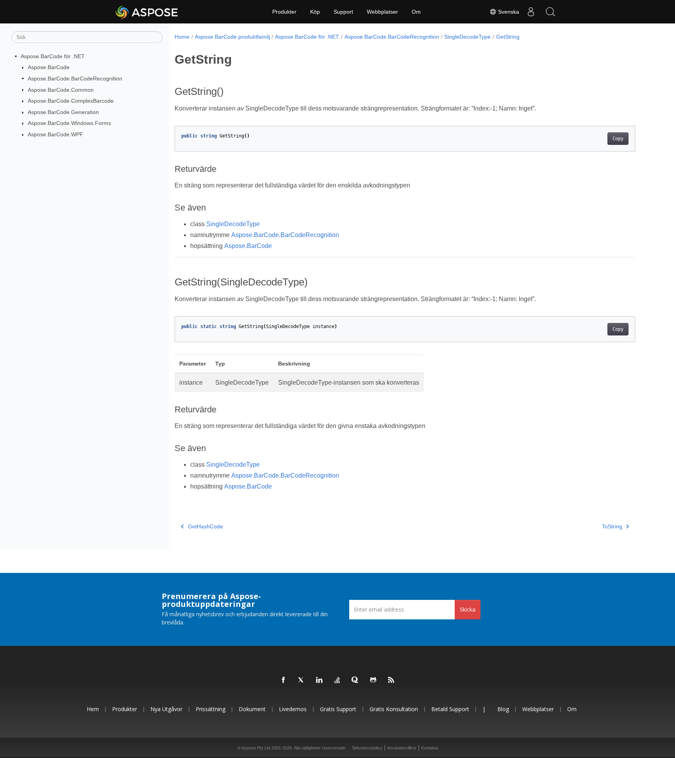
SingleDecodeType (467, 37)
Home (182, 37)
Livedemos (293, 709)
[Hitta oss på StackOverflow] (337, 680)
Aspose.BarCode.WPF (55, 134)
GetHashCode (205, 526)
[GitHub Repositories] (373, 680)
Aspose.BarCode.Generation (63, 112)
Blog (503, 709)
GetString (508, 37)
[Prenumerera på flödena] (391, 680)
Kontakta (429, 748)
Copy (617, 138)
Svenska (507, 12)
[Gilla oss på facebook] (284, 680)
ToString (612, 526)
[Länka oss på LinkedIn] (319, 680)
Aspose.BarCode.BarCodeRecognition (75, 78)
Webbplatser (382, 12)
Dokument (252, 709)
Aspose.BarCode (49, 67)
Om (416, 12)
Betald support (450, 709)
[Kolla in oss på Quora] (355, 680)
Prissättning (210, 709)
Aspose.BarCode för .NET (53, 56)
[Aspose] (147, 11)
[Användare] (531, 11)
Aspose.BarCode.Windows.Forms (69, 123)
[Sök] (550, 11)
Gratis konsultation (394, 709)
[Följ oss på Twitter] (301, 680)
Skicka (467, 609)
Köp (315, 12)
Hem (93, 709)
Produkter (284, 12)
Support (343, 12)
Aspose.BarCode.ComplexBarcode (71, 101)
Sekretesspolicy (367, 748)
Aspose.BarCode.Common (61, 90)
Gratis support (338, 709)
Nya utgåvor (166, 709)
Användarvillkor (401, 748)
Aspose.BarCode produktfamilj (232, 37)
